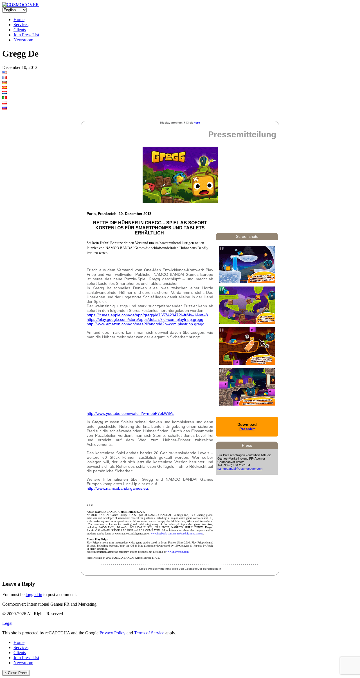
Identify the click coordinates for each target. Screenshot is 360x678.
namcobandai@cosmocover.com (239, 468)
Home (19, 19)
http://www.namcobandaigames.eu (117, 488)
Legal (7, 623)
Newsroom (23, 39)
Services (21, 24)
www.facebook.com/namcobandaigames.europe (176, 533)
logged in (34, 594)
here (197, 122)
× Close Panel (16, 673)
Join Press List (26, 34)
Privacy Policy (112, 632)
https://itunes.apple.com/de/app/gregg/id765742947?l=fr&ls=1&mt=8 (147, 315)
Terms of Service (149, 632)
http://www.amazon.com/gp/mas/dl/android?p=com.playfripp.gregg (145, 324)
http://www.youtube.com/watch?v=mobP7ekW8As (130, 413)
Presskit (247, 429)
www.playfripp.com (177, 551)
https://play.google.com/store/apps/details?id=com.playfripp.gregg (145, 319)
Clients (20, 29)
